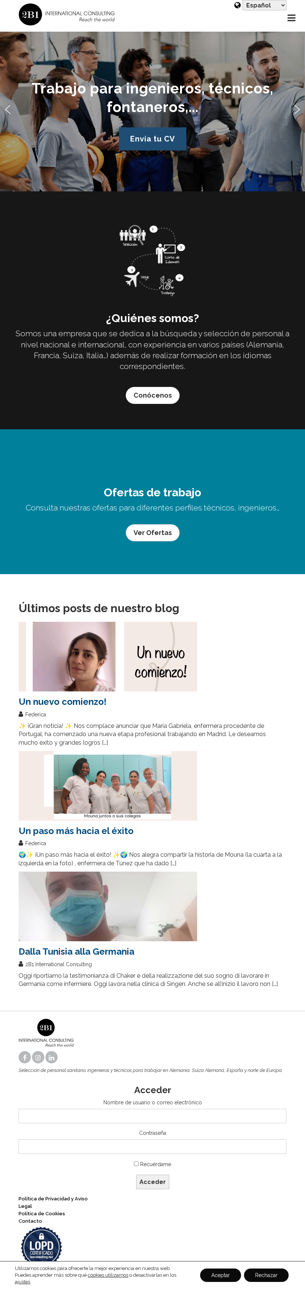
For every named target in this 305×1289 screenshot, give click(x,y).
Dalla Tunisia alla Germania (76, 951)
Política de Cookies (42, 1213)
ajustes (22, 1282)
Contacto (30, 1221)
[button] (8, 109)
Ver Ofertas (153, 533)
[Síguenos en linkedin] (52, 1058)
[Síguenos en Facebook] (25, 1058)
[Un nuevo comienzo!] (152, 656)
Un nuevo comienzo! (62, 701)
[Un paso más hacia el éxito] (152, 786)
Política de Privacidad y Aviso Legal (53, 1202)
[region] (152, 109)
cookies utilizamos (108, 1275)
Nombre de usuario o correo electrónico (152, 1102)
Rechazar (266, 1275)
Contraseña (152, 1133)
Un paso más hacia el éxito (76, 830)
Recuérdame (155, 1164)
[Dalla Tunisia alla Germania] (152, 906)
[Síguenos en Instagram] (38, 1058)
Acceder (152, 1181)
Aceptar (220, 1275)
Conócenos (153, 395)
